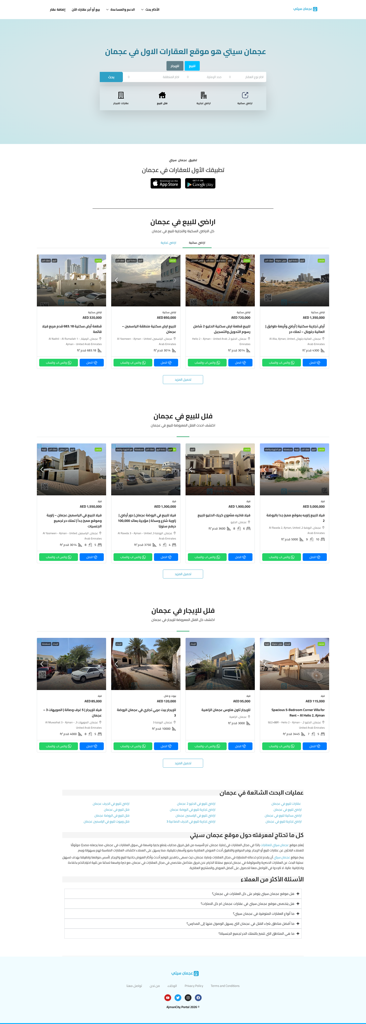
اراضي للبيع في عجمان (288, 809)
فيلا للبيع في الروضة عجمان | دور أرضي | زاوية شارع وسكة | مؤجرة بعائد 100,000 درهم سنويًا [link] (147, 520)
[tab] (197, 242)
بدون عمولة (281, 261)
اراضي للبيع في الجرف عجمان (111, 803)
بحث (111, 77)
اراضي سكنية (244, 103)
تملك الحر (269, 261)
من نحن (155, 986)
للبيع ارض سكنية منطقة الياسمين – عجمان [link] (149, 329)
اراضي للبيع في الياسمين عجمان (195, 815)
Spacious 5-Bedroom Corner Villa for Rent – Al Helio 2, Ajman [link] (298, 712)
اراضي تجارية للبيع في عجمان (284, 821)
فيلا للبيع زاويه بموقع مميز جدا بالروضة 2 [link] (295, 518)
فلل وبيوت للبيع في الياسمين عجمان (106, 821)
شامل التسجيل (197, 261)
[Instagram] (188, 997)
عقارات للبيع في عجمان (286, 803)
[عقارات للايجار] (121, 95)
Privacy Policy (194, 986)
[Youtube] (167, 997)
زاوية (297, 449)
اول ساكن (63, 449)
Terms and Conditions (225, 986)
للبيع (302, 261)
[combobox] (246, 77)
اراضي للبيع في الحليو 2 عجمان (196, 803)
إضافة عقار (57, 9)
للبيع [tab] (192, 66)
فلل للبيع (162, 103)
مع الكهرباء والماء (273, 449)
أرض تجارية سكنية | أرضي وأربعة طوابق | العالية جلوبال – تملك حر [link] (295, 329)
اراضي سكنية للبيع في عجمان (283, 815)
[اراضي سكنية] (245, 95)
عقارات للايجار (121, 103)
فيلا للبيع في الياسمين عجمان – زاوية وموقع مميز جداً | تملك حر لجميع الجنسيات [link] (74, 520)
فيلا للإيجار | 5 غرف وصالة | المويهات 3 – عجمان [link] (72, 712)
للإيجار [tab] (175, 66)
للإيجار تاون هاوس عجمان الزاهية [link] (225, 710)
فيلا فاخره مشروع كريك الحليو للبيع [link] (224, 515)
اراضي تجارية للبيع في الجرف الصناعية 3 (190, 821)
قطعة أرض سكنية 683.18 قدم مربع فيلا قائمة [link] (72, 329)
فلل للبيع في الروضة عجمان (111, 815)
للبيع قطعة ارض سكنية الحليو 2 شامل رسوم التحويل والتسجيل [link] (221, 329)
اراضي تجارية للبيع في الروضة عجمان (192, 809)
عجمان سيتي (282, 857)
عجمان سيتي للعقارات (275, 845)
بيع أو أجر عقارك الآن (86, 9)
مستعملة (288, 449)
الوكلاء (172, 986)
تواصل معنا (134, 986)
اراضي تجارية (204, 103)
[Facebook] (198, 997)
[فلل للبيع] (162, 95)
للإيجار (287, 644)
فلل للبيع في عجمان (116, 809)
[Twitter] (178, 997)
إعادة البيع (293, 261)
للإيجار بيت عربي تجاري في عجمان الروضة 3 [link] (146, 712)
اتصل (312, 362)
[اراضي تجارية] (203, 95)
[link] (294, 280)
